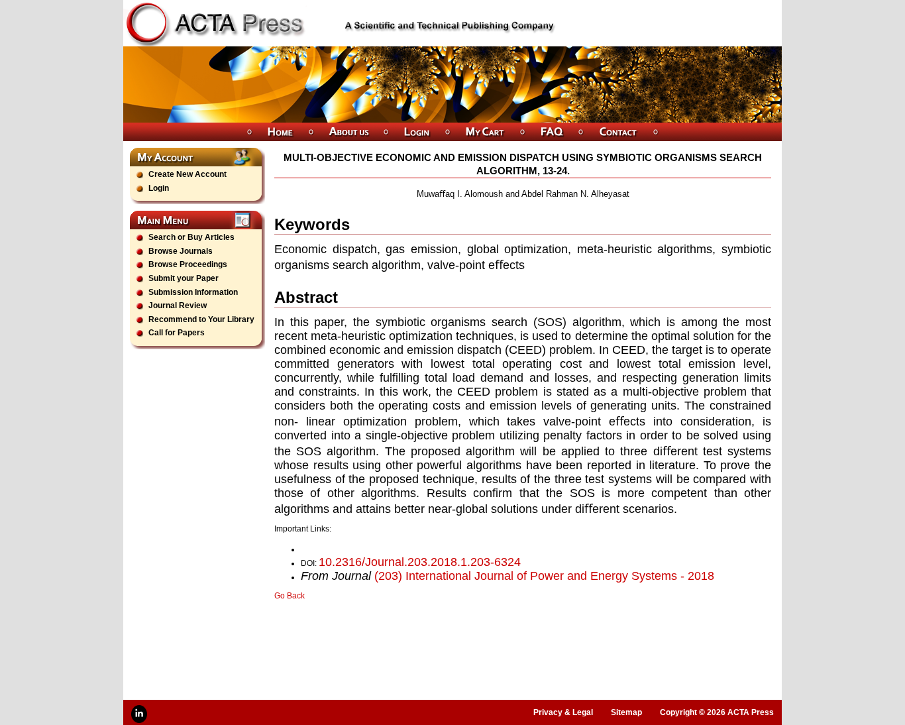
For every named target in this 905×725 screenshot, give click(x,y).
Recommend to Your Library (201, 319)
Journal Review (177, 305)
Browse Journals (180, 251)
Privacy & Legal (563, 712)
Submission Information (193, 292)
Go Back (289, 595)
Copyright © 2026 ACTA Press (717, 712)
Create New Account (187, 174)
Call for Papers (176, 332)
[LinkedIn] (139, 714)
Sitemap (626, 712)
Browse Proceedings (187, 264)
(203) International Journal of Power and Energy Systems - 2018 (544, 576)
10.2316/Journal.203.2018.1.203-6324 (420, 562)
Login (158, 188)
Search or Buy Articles (191, 237)
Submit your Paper (183, 278)
